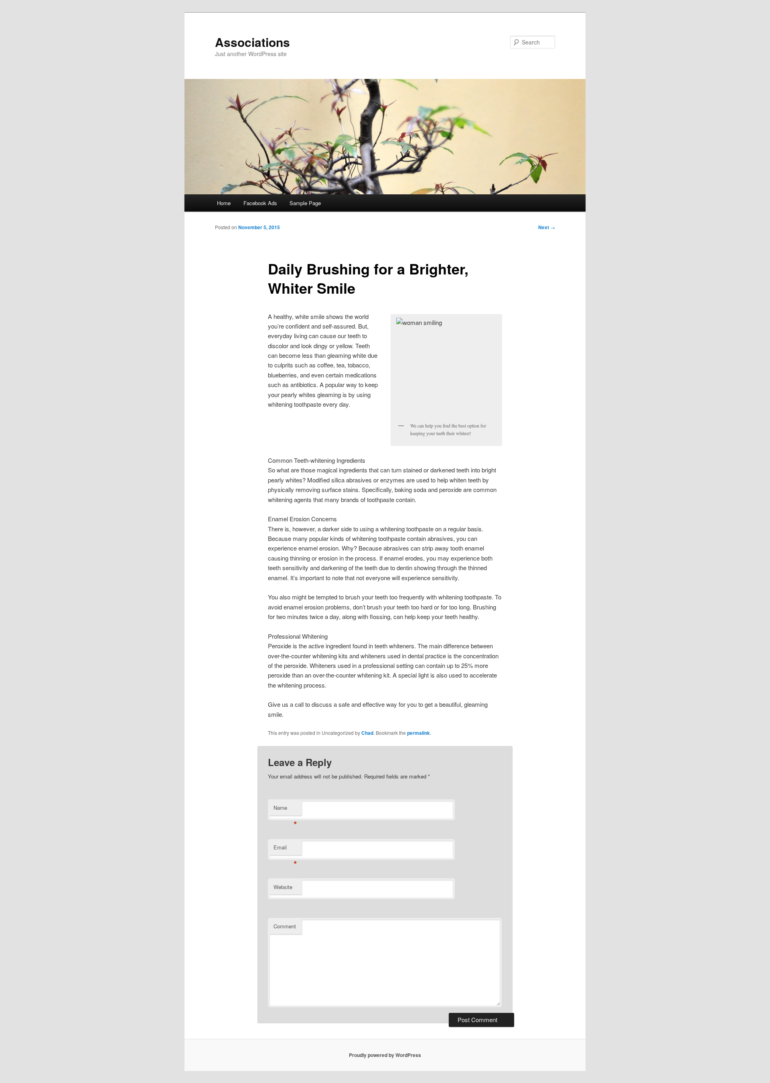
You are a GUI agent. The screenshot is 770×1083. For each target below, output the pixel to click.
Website (283, 887)
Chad (367, 732)
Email (285, 849)
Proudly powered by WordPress (385, 1055)
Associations (252, 41)
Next (546, 227)
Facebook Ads (260, 203)
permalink (418, 732)
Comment (285, 926)
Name (285, 809)
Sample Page (305, 203)
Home (224, 203)
